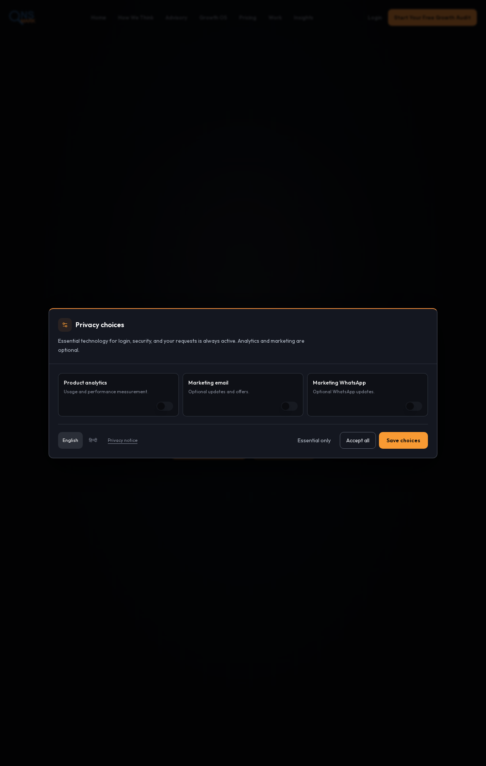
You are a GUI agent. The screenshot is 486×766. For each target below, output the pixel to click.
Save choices (403, 440)
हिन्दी (93, 440)
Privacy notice (122, 440)
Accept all (357, 440)
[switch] (164, 406)
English (70, 440)
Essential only (314, 440)
